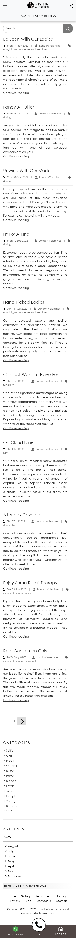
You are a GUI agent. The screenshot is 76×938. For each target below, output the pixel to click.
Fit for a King (16, 234)
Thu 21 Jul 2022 (16, 381)
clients (7, 593)
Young (10, 801)
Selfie (10, 750)
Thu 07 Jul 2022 (16, 521)
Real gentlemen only (25, 650)
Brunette (12, 806)
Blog (28, 901)
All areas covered (22, 514)
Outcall (11, 766)
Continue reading (16, 93)
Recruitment (43, 896)
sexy (11, 385)
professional (28, 661)
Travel (10, 791)
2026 (7, 836)
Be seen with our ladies (28, 39)
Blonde (11, 781)
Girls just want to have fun (31, 374)
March (13, 871)
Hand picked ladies (23, 302)
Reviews (15, 901)
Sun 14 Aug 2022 (17, 308)
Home (12, 896)
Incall (10, 761)
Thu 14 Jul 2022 (16, 449)
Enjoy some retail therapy (30, 582)
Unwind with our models (28, 170)
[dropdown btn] (5, 5)
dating (7, 117)
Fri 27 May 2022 (16, 657)
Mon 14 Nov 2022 (17, 45)
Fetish (10, 786)
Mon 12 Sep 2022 (17, 240)
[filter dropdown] (71, 5)
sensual (31, 49)
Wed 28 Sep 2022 (17, 177)
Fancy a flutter (18, 107)
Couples (12, 796)
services (42, 49)
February (14, 876)
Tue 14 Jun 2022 (16, 589)
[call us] (39, 924)
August (13, 846)
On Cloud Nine (18, 442)
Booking (61, 896)
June (11, 856)
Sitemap (61, 901)
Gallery (25, 896)
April (11, 866)
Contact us (44, 901)
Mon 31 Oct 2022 (17, 113)
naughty (8, 49)
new (5, 452)
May (11, 861)
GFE (9, 755)
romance (20, 49)
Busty (10, 771)
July (11, 851)
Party (10, 776)
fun (5, 385)
